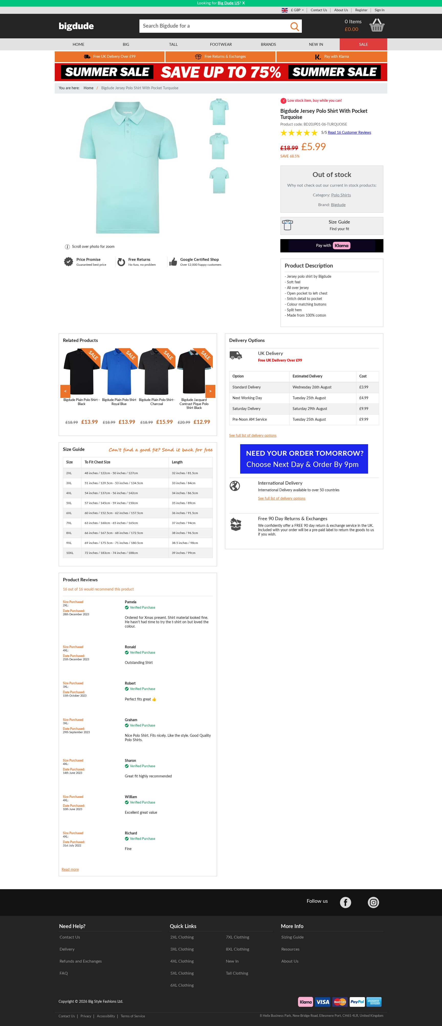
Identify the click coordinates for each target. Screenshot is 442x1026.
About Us (341, 10)
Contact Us (319, 10)
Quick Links (183, 926)
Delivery (67, 949)
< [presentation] (65, 391)
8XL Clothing (237, 949)
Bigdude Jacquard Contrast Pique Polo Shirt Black (194, 403)
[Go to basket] (377, 25)
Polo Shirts (341, 195)
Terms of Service (133, 1016)
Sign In (379, 10)
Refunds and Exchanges (81, 961)
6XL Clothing (182, 985)
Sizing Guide (292, 937)
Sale (363, 45)
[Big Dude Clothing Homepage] (76, 25)
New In (232, 961)
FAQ (64, 973)
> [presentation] (210, 391)
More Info (292, 926)
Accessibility (106, 1016)
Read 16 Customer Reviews (349, 133)
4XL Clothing (182, 961)
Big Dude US (228, 3)
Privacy (86, 1016)
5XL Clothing (182, 973)
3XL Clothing (182, 949)
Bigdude (338, 205)
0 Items (353, 21)
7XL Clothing (237, 937)
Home (88, 88)
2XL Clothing (182, 937)
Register (361, 10)
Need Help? (72, 926)
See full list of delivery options (253, 436)
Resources (290, 949)
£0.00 (351, 29)
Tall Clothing (237, 973)
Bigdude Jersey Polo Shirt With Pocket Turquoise (139, 88)
